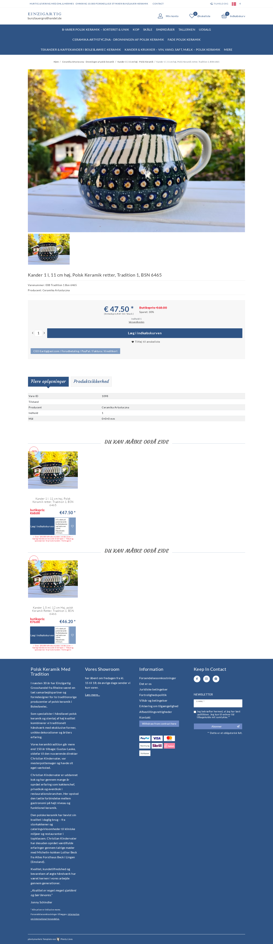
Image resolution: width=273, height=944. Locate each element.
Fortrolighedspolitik (153, 695)
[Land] (234, 3)
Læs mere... (92, 694)
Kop (136, 29)
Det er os (145, 683)
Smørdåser (165, 29)
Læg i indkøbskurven (145, 333)
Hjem (56, 62)
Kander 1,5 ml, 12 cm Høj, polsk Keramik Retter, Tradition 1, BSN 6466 (53, 611)
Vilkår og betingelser (153, 700)
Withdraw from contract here (159, 723)
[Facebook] (197, 679)
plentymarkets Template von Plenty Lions (50, 939)
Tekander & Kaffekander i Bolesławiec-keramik (81, 49)
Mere (228, 49)
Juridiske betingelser (153, 689)
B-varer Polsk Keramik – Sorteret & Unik (95, 29)
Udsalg (205, 29)
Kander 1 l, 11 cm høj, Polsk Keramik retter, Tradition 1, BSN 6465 (53, 502)
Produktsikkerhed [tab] (91, 381)
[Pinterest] (216, 679)
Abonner (217, 726)
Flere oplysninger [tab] (48, 381)
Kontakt (145, 717)
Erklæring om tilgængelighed (158, 706)
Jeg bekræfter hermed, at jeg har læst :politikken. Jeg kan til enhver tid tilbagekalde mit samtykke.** (218, 714)
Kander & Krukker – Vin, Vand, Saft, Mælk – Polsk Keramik (172, 49)
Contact (158, 3)
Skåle (147, 29)
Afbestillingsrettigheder (155, 711)
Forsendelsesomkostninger (157, 678)
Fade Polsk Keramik (184, 39)
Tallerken (186, 29)
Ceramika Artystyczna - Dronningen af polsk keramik (118, 39)
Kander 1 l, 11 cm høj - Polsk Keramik (135, 62)
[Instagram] (206, 679)
